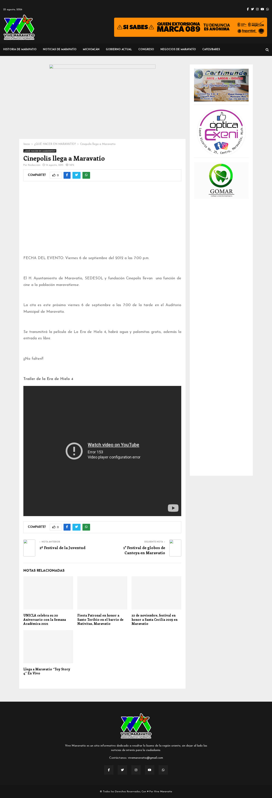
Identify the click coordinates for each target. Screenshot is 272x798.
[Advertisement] (102, 221)
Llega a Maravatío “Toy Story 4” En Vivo (46, 671)
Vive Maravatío (163, 791)
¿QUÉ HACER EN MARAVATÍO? (39, 151)
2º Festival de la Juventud (62, 547)
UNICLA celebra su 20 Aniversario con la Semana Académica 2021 (44, 619)
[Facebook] (108, 770)
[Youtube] (149, 770)
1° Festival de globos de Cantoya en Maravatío (144, 550)
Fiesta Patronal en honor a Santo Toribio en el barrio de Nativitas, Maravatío (100, 619)
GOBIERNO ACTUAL (119, 49)
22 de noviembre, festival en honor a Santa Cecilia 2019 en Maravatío (154, 619)
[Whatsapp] (163, 770)
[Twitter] (122, 770)
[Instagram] (136, 770)
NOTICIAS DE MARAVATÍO (59, 49)
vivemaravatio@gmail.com (145, 757)
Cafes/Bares (211, 49)
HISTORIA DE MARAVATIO (20, 49)
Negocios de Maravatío (178, 49)
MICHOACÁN (91, 49)
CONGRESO (146, 49)
